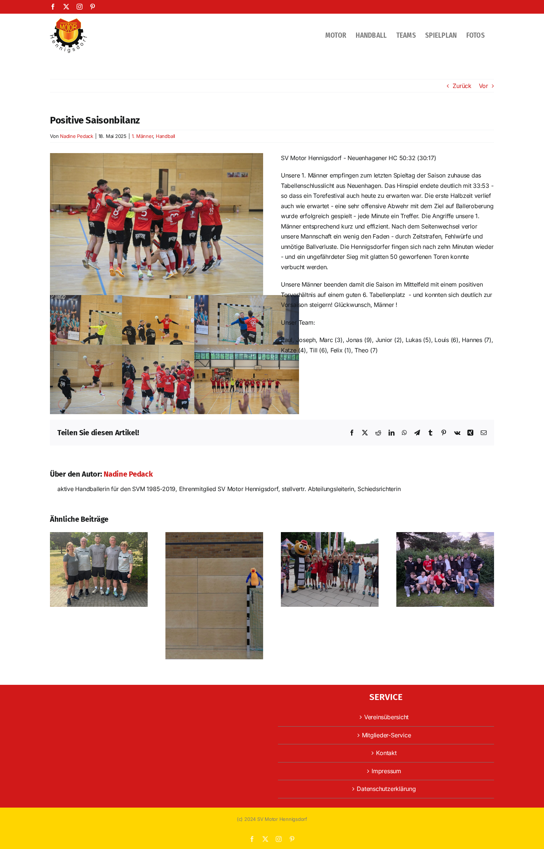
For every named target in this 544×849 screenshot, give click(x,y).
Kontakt (386, 753)
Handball (165, 136)
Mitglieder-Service (386, 735)
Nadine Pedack (76, 136)
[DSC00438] (156, 156)
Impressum (386, 771)
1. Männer (142, 136)
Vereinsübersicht (386, 717)
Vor (483, 85)
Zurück (462, 85)
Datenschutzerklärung (386, 788)
